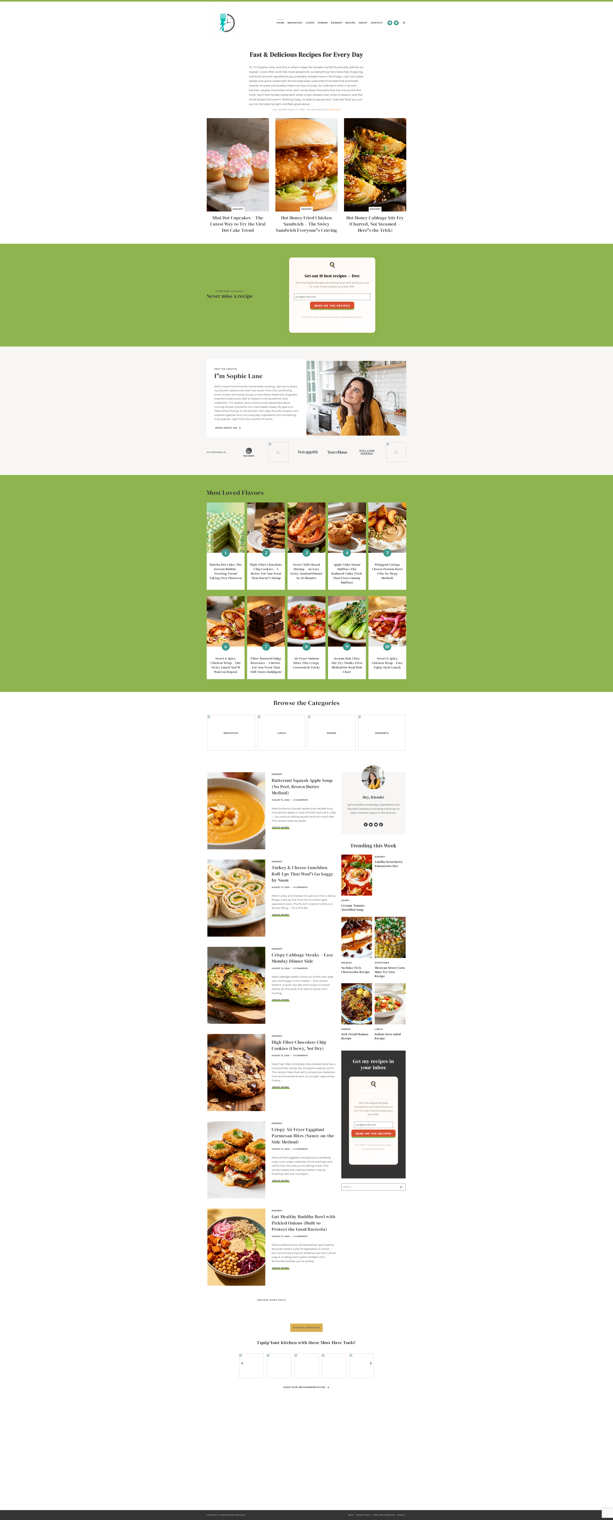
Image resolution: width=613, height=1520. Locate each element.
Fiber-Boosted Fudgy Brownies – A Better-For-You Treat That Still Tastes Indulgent (266, 665)
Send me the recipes (332, 305)
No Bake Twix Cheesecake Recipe (355, 970)
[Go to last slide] (242, 1363)
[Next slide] (370, 1363)
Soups (345, 900)
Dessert (336, 22)
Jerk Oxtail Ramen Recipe (355, 1036)
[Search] (401, 1187)
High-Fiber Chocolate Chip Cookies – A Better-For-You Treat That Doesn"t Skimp (266, 571)
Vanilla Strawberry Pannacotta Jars (389, 864)
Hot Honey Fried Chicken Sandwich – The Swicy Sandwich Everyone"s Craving (306, 224)
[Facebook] (389, 22)
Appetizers (382, 963)
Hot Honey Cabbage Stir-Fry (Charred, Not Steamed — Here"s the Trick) (375, 224)
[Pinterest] (396, 22)
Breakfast (295, 22)
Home (280, 22)
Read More (281, 827)
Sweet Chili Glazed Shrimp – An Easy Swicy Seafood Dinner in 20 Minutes (306, 571)
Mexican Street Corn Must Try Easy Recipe (390, 972)
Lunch (310, 22)
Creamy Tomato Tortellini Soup (353, 907)
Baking (351, 22)
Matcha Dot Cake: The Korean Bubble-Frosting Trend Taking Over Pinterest (225, 571)
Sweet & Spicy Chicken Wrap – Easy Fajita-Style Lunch (387, 663)
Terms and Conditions (384, 1515)
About (363, 22)
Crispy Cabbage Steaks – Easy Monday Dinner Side (302, 958)
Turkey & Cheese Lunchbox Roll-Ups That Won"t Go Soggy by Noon (302, 873)
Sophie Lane (334, 109)
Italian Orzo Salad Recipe (388, 1036)
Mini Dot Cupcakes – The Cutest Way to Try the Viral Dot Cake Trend (238, 224)
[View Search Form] (404, 23)
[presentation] (238, 164)
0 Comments (300, 800)
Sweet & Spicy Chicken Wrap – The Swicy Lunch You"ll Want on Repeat (226, 665)
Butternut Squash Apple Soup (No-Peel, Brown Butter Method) (302, 786)
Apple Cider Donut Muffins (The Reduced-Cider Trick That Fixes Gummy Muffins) (346, 573)
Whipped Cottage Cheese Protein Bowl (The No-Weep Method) (387, 571)
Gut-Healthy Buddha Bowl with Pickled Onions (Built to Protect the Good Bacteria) (303, 1223)
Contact (377, 22)
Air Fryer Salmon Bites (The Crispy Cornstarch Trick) (306, 663)
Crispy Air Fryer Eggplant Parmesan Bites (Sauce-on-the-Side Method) (303, 1135)
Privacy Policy (363, 1515)
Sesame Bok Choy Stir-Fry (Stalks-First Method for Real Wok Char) (346, 665)
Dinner (323, 22)
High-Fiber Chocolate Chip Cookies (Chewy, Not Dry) (299, 1045)
